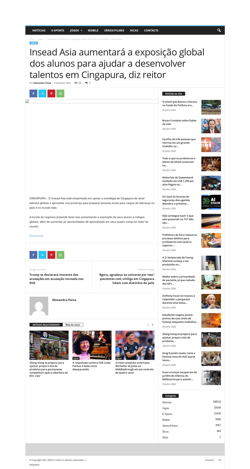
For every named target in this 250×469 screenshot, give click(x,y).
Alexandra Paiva (42, 82)
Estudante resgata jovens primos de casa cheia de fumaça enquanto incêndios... (180, 318)
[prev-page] (148, 325)
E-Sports (57, 30)
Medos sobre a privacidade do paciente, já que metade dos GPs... (178, 280)
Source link (36, 235)
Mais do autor (72, 324)
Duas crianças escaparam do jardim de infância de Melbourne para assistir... (179, 375)
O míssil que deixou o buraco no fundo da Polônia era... (179, 103)
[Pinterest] (51, 93)
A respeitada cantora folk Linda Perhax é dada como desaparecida (91, 366)
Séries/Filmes (114, 30)
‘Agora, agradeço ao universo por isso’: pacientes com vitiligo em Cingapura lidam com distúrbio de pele (126, 279)
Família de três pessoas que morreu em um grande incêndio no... (179, 142)
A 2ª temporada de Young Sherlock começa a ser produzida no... (177, 261)
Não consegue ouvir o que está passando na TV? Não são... (178, 219)
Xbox (165, 437)
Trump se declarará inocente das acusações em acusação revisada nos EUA (56, 279)
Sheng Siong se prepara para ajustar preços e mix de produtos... (179, 337)
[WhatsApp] (60, 93)
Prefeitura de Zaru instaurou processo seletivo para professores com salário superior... (179, 240)
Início (32, 39)
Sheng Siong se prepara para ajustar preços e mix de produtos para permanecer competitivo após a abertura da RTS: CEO (48, 369)
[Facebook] (33, 93)
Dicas (134, 30)
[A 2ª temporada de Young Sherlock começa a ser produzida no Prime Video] (211, 263)
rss (219, 459)
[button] (219, 30)
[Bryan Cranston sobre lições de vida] (211, 126)
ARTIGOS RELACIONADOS (46, 324)
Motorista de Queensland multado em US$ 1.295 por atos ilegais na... (178, 181)
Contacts (151, 30)
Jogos (74, 30)
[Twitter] (42, 93)
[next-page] (152, 325)
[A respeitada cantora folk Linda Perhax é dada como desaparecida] (92, 345)
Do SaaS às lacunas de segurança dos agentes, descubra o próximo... (176, 200)
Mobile (93, 30)
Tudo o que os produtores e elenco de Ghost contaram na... (178, 162)
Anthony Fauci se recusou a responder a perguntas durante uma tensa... (178, 299)
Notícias (39, 30)
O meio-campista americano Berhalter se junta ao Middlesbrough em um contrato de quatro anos (134, 367)
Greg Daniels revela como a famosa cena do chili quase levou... (178, 356)
